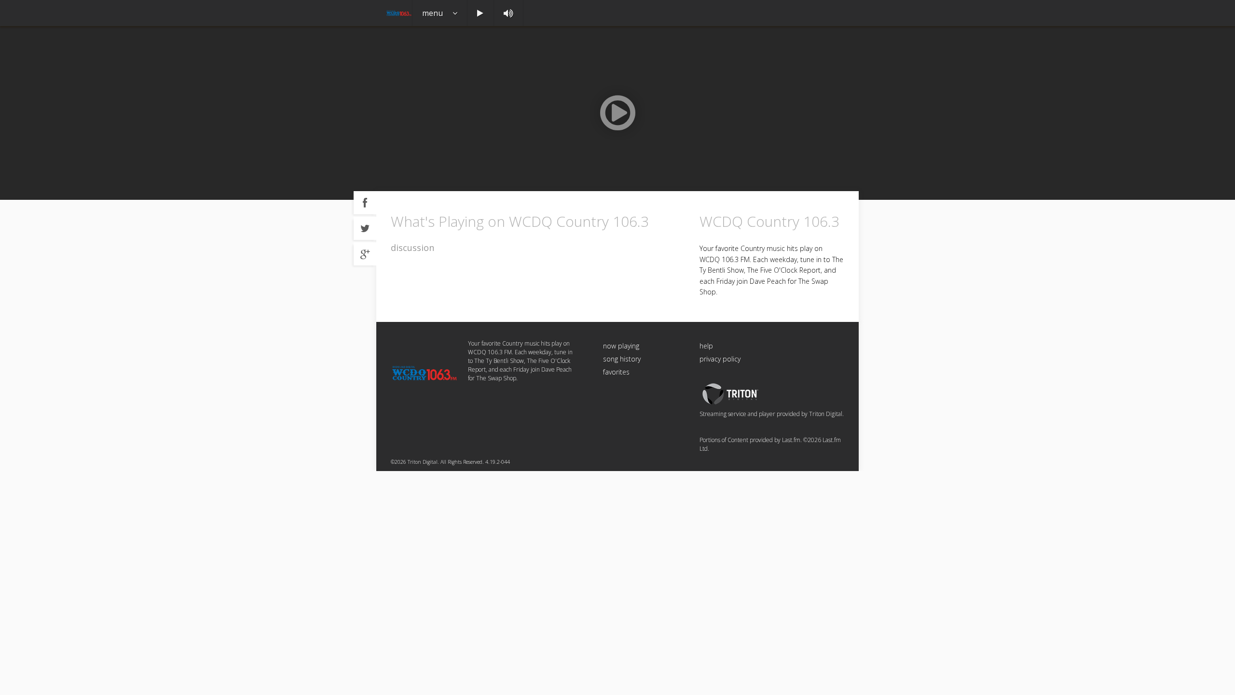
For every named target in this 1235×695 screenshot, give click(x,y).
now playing (621, 345)
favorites (616, 371)
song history (622, 358)
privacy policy (720, 358)
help (706, 345)
